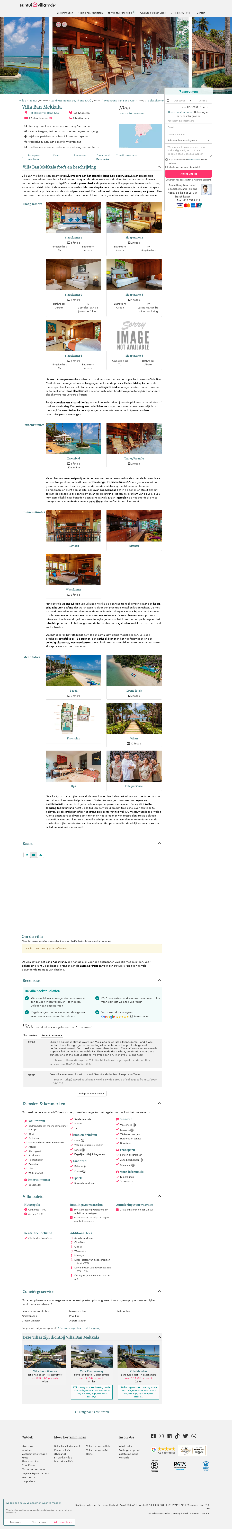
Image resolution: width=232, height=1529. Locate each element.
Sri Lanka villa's (63, 1457)
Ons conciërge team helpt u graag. (79, 1328)
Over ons (27, 1446)
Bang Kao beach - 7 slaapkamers (91, 1374)
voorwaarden (194, 159)
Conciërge (28, 1465)
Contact (201, 12)
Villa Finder (125, 1446)
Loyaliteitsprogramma (35, 1473)
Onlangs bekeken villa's (153, 12)
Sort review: (30, 1035)
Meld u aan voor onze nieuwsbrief (184, 167)
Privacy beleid (180, 1513)
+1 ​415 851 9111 (182, 12)
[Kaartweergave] (33, 855)
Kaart (56, 155)
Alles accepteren (63, 1522)
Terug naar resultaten (91, 12)
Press (25, 1457)
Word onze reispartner (28, 1479)
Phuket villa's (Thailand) (62, 1452)
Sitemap (205, 1513)
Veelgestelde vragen (34, 1454)
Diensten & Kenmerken (103, 157)
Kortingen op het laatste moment (129, 1452)
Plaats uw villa (30, 1461)
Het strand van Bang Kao (44, 113)
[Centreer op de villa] (40, 855)
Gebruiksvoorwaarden (158, 1513)
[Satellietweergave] (26, 855)
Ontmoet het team (33, 1469)
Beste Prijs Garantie (180, 112)
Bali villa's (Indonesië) (67, 1446)
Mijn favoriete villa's (122, 12)
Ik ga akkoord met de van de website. (188, 161)
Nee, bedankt (39, 1522)
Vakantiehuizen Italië (98, 1446)
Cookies (194, 1513)
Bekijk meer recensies (91, 1093)
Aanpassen (15, 1522)
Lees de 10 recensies (131, 113)
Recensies (80, 155)
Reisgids (124, 1457)
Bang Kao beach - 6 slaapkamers (45, 1374)
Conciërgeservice (126, 155)
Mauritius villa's (63, 1461)
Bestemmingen (65, 12)
